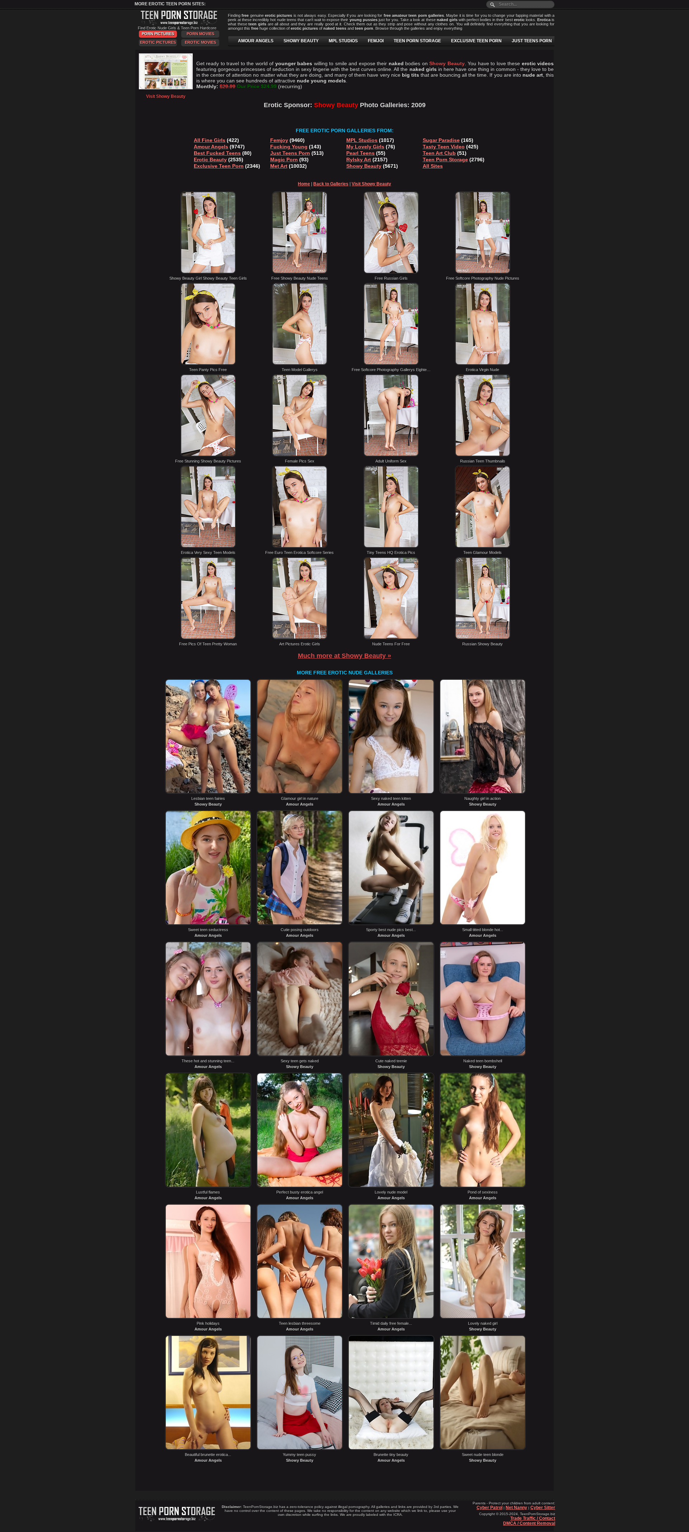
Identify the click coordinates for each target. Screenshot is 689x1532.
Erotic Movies (200, 42)
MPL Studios (362, 140)
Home (304, 183)
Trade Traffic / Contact (532, 1518)
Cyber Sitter (542, 1507)
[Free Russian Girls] (391, 272)
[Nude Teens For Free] (391, 637)
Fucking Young (289, 147)
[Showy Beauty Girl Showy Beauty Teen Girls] (208, 272)
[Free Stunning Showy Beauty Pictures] (208, 454)
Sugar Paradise (441, 140)
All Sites (433, 166)
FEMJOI (376, 40)
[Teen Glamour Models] (482, 546)
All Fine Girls (209, 140)
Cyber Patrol (489, 1507)
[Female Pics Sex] (299, 454)
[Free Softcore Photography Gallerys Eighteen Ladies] (391, 363)
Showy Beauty (363, 166)
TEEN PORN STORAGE (417, 40)
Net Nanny (516, 1507)
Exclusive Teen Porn (219, 166)
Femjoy (279, 140)
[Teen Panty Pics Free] (208, 363)
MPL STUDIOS (343, 40)
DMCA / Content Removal (529, 1523)
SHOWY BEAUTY (301, 40)
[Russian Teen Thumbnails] (482, 454)
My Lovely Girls (365, 147)
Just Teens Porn (290, 153)
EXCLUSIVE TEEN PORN (476, 40)
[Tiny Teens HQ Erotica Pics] (391, 546)
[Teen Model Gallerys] (299, 363)
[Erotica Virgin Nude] (482, 363)
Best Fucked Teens (217, 153)
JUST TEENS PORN (532, 40)
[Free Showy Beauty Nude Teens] (299, 272)
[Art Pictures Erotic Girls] (299, 637)
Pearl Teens (360, 153)
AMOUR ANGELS (255, 40)
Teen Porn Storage (445, 159)
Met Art (278, 166)
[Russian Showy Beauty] (482, 637)
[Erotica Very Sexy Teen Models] (208, 546)
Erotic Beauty (210, 159)
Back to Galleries (330, 183)
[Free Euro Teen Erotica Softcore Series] (299, 546)
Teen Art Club (439, 153)
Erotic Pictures (158, 42)
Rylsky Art (358, 159)
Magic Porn (284, 159)
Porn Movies (200, 34)
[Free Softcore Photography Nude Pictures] (482, 272)
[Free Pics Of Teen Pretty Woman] (208, 637)
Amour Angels (211, 147)
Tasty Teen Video (444, 147)
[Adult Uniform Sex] (391, 454)
